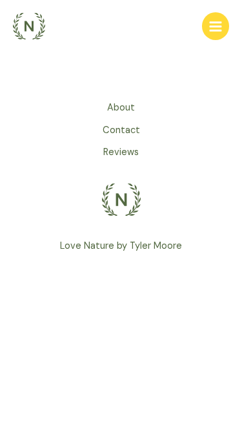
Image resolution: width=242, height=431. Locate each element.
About (121, 107)
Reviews (121, 152)
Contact (121, 130)
